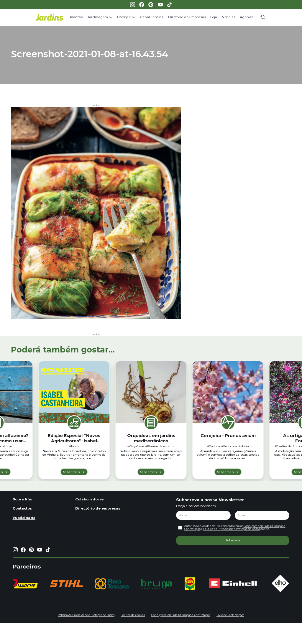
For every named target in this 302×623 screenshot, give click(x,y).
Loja (213, 17)
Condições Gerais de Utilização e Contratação (180, 615)
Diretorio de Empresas (187, 17)
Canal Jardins (151, 17)
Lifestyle (124, 17)
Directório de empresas (97, 508)
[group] (66, 583)
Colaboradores (89, 499)
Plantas (76, 17)
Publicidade (24, 518)
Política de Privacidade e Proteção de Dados (231, 529)
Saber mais (71, 472)
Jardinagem (97, 17)
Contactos (22, 508)
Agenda (246, 17)
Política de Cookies (133, 615)
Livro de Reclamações (230, 615)
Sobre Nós (22, 499)
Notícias (228, 17)
